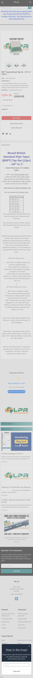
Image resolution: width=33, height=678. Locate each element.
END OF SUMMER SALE (24, 622)
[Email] (6, 133)
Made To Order (5, 622)
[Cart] (30, 2)
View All (19, 643)
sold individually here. (21, 174)
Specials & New (22, 618)
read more (5, 462)
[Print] (10, 133)
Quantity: (5, 109)
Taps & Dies (21, 625)
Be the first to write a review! (16, 391)
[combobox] (16, 7)
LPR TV (4, 625)
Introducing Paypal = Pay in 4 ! (12, 454)
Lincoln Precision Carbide (24, 640)
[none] (16, 46)
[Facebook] (3, 133)
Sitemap (4, 628)
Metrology (4, 643)
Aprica (3, 640)
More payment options (16, 123)
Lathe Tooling (22, 628)
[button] (16, 412)
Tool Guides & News (7, 618)
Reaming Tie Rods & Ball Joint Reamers (16, 487)
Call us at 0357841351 (16, 594)
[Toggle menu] (2, 2)
